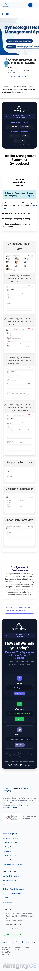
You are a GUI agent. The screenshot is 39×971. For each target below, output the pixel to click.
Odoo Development (10, 834)
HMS (6, 14)
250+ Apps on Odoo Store (13, 864)
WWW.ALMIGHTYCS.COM (19, 765)
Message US (19, 719)
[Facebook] (34, 942)
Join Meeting (19, 744)
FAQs (35, 948)
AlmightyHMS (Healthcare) (12, 876)
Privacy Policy (18, 948)
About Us (24, 805)
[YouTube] (10, 942)
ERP (4, 885)
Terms (26, 948)
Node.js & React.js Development (14, 889)
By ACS (31, 195)
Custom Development (10, 842)
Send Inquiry (19, 693)
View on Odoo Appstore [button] (20, 76)
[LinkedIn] (4, 942)
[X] (28, 942)
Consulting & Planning (10, 838)
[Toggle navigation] (34, 5)
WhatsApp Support (13, 935)
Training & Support (9, 855)
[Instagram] (22, 942)
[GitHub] (16, 942)
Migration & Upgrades (10, 851)
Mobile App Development (12, 893)
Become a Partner (10, 808)
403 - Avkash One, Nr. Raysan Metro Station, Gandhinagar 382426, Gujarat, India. (19, 916)
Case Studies (7, 902)
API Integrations (8, 847)
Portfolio (6, 898)
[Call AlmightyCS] (30, 5)
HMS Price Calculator (10, 880)
